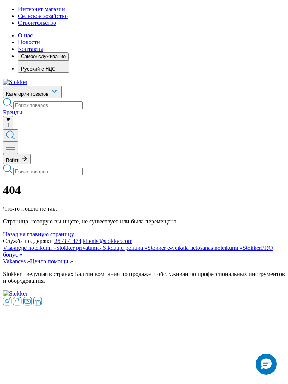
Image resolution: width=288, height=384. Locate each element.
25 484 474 (67, 241)
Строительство (37, 23)
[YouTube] (28, 303)
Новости (29, 42)
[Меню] (10, 148)
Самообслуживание (43, 56)
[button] (266, 364)
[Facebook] (18, 303)
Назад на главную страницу (38, 234)
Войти (13, 160)
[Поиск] (10, 135)
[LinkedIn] (37, 303)
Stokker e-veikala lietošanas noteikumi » (195, 247)
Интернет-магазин (41, 9)
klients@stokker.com (107, 241)
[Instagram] (8, 303)
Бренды (12, 112)
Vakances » (16, 261)
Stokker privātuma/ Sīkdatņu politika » (101, 247)
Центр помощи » (51, 261)
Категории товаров (28, 94)
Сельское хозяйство (43, 16)
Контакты (30, 49)
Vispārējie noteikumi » (29, 247)
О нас (25, 35)
